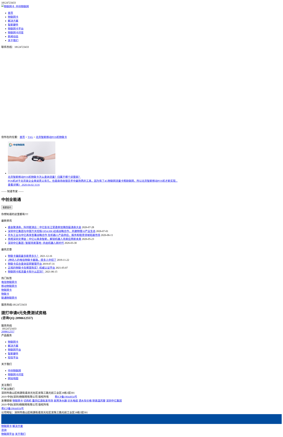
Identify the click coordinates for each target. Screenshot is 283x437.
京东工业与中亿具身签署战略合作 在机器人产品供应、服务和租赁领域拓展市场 (54, 235)
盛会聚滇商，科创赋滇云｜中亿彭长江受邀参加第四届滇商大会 (44, 227)
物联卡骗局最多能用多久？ (23, 256)
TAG (30, 137)
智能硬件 (13, 24)
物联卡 (5, 293)
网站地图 (13, 378)
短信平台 (13, 357)
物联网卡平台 (16, 28)
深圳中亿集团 (114, 400)
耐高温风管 (98, 400)
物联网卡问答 (16, 32)
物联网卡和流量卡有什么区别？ (26, 271)
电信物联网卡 (9, 282)
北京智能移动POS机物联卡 (51, 137)
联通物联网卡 (9, 297)
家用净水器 (60, 400)
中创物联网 (14, 370)
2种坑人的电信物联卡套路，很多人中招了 (32, 260)
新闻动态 (13, 36)
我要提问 (7, 207)
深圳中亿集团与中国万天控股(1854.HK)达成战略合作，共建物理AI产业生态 (51, 231)
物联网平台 (14, 349)
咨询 (4, 430)
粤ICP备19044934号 (66, 396)
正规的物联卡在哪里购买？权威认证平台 (31, 267)
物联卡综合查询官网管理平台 (25, 263)
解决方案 (13, 20)
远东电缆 (72, 400)
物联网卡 (13, 17)
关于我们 (13, 40)
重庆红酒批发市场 (42, 400)
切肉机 (27, 400)
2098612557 (7, 331)
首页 (10, 13)
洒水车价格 (85, 400)
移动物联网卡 (9, 286)
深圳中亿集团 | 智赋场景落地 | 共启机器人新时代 (36, 243)
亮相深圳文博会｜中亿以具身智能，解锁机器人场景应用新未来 (44, 239)
